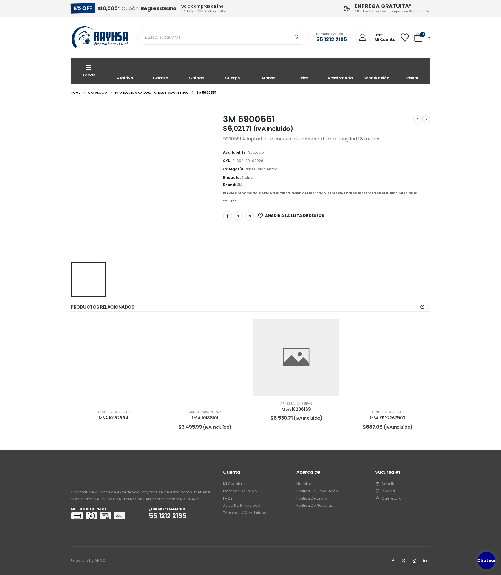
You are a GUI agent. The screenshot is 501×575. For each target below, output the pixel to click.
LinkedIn (249, 216)
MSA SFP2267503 (387, 418)
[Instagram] (414, 560)
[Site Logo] (100, 37)
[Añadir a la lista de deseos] (147, 327)
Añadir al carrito (209, 398)
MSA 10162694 (113, 418)
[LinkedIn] (425, 560)
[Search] (296, 37)
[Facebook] (392, 560)
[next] (426, 119)
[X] (403, 560)
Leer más (118, 398)
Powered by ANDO (88, 560)
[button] (422, 306)
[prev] (417, 119)
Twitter (238, 216)
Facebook (227, 216)
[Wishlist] (405, 37)
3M (239, 184)
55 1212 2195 (331, 39)
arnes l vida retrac (261, 169)
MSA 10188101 (205, 418)
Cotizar (248, 177)
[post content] (113, 361)
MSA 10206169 (296, 409)
